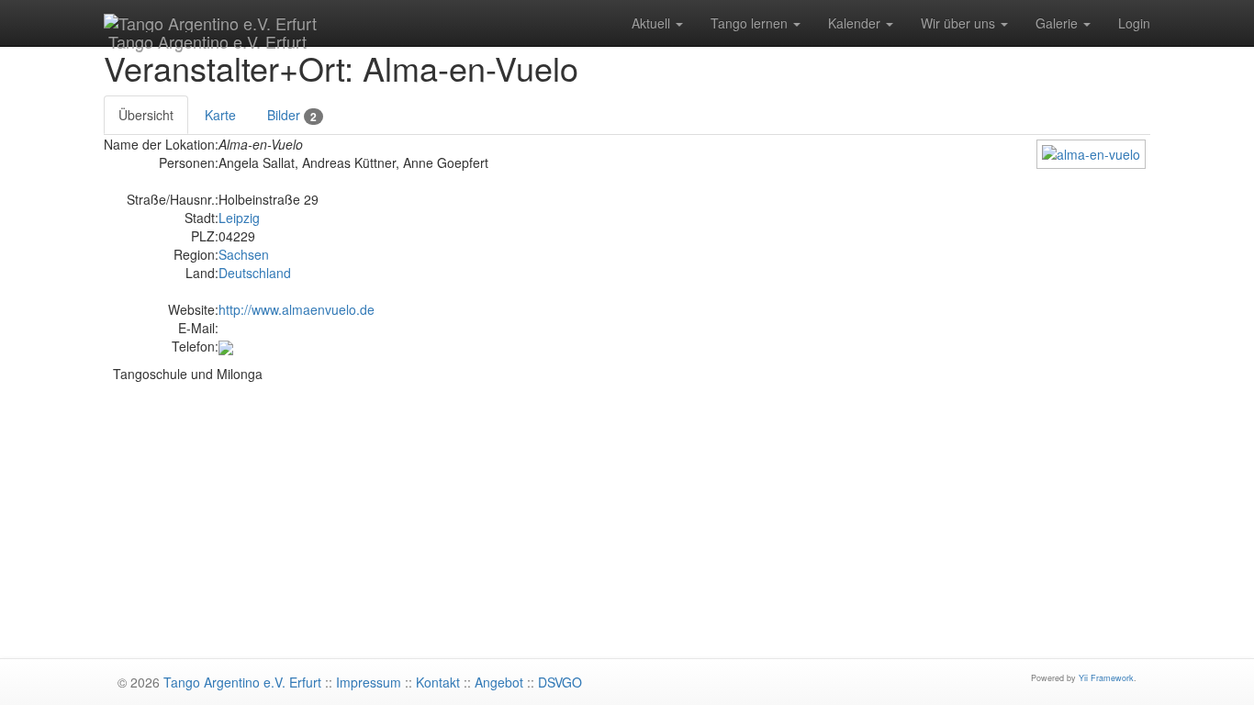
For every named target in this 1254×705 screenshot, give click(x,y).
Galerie (1058, 23)
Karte (220, 115)
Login (1134, 23)
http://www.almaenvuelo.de (296, 309)
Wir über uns (960, 23)
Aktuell (653, 23)
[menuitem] (657, 23)
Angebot (499, 682)
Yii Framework (1106, 678)
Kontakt (438, 682)
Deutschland (254, 272)
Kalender (856, 23)
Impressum (368, 682)
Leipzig (239, 217)
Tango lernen (751, 23)
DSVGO (560, 682)
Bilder (292, 115)
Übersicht (146, 115)
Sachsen (243, 254)
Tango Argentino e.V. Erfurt (205, 37)
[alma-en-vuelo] (1091, 152)
